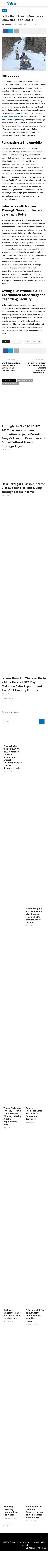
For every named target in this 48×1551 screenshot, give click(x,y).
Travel (4, 10)
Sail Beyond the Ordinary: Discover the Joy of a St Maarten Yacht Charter (34, 1512)
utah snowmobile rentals (33, 342)
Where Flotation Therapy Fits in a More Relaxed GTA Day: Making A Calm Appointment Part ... (12, 1116)
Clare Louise (6, 24)
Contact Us (30, 1548)
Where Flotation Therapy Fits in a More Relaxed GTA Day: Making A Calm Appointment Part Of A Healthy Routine (24, 684)
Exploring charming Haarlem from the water (10, 1510)
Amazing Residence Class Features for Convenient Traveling (34, 1113)
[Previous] (5, 1526)
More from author (24, 380)
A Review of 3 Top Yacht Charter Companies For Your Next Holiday (35, 1315)
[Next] (9, 1526)
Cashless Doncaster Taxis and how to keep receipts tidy (12, 1314)
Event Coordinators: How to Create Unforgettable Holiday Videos (11, 366)
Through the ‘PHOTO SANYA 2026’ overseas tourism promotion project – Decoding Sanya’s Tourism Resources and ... (12, 757)
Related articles (9, 380)
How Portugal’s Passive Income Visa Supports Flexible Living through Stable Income (23, 488)
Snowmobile (17, 342)
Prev (5, 699)
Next (11, 699)
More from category (10, 383)
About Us (42, 1548)
